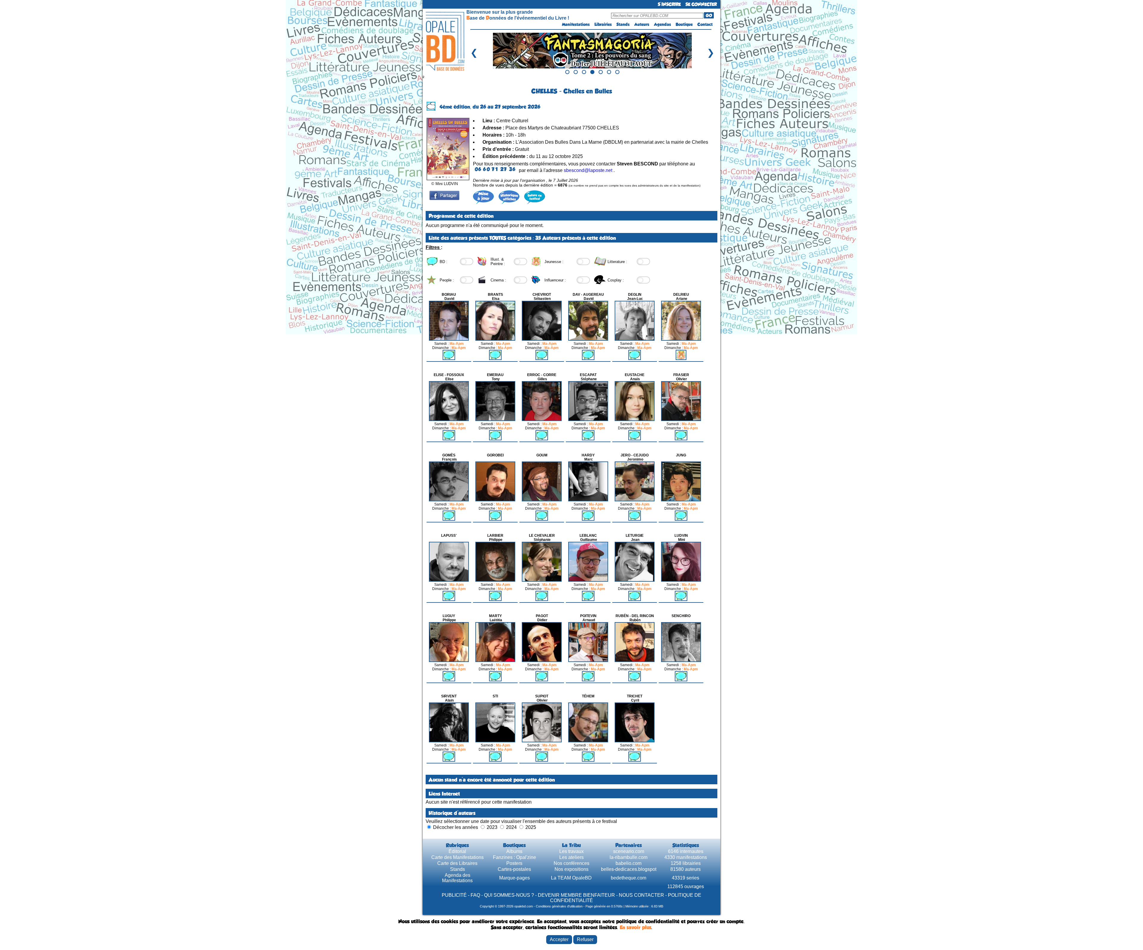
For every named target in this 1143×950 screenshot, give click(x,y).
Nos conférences (571, 863)
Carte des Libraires (457, 863)
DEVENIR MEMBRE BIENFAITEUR (576, 895)
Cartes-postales (514, 869)
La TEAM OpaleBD (571, 877)
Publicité (454, 895)
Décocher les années (455, 827)
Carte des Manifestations (457, 857)
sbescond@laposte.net (588, 170)
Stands (623, 24)
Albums (514, 851)
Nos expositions (571, 869)
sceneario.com (628, 851)
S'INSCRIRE (669, 4)
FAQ (475, 895)
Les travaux (571, 851)
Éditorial (457, 851)
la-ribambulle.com (628, 857)
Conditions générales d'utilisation (559, 906)
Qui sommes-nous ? (509, 895)
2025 (530, 827)
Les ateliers (571, 857)
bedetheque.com (628, 877)
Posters (514, 863)
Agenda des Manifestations (457, 878)
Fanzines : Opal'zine (514, 857)
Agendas (662, 24)
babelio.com (628, 863)
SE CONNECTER (701, 4)
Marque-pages (514, 877)
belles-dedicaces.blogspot (628, 869)
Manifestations (576, 24)
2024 (511, 827)
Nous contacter (641, 895)
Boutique (684, 24)
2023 (492, 827)
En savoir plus (635, 927)
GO (709, 15)
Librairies (603, 24)
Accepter (559, 939)
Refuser (585, 939)
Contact (705, 24)
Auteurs (641, 24)
